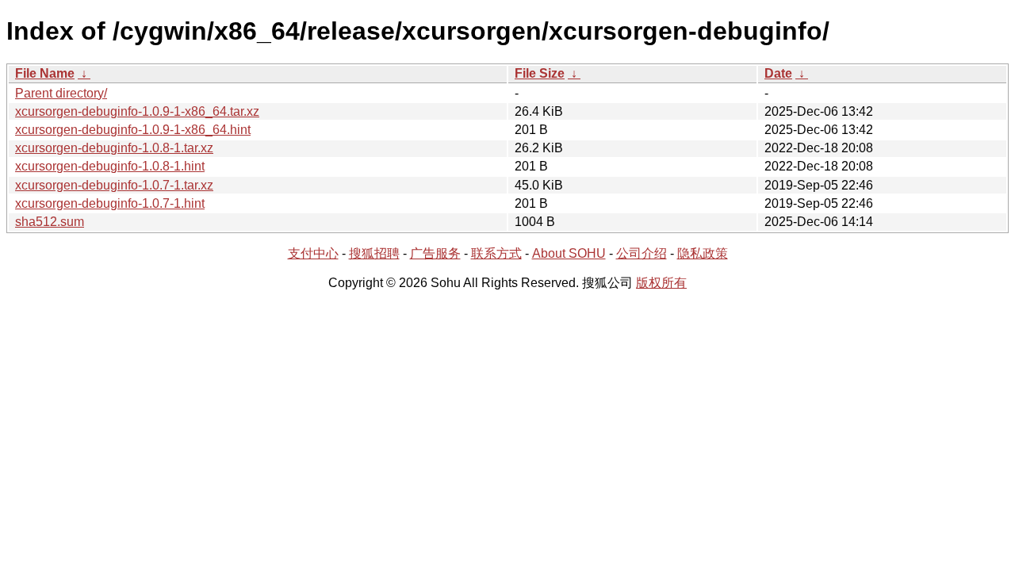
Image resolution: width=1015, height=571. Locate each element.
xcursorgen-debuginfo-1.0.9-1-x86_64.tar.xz (137, 111)
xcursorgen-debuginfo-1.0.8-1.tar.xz (114, 148)
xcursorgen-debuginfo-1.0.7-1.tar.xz (114, 185)
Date (778, 73)
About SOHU (569, 253)
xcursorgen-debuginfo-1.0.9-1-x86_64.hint (133, 129)
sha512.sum (49, 221)
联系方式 (496, 253)
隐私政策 (702, 253)
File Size (540, 73)
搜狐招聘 (374, 253)
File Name (45, 73)
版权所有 (661, 282)
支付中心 (313, 253)
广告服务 (435, 253)
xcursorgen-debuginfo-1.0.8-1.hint (110, 166)
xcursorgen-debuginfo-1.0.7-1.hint (110, 203)
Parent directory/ (61, 93)
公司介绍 (641, 253)
